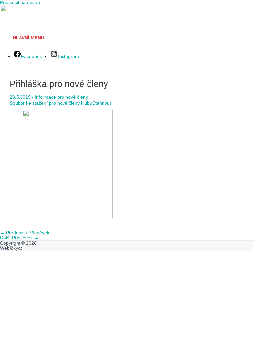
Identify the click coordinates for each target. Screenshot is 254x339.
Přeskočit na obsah (20, 2)
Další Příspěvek (19, 237)
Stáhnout (101, 103)
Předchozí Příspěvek (24, 232)
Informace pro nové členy (61, 97)
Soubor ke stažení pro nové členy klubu (51, 103)
